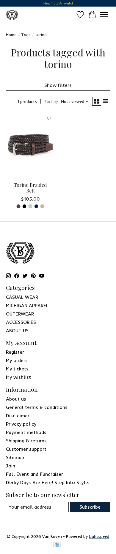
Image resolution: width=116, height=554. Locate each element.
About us (16, 399)
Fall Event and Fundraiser (34, 474)
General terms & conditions (37, 407)
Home (11, 34)
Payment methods (26, 432)
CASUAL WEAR (22, 297)
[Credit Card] (57, 545)
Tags (26, 34)
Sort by (51, 101)
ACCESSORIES (21, 322)
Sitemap (15, 457)
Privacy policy (21, 424)
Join (10, 466)
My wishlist (18, 377)
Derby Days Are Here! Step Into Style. (47, 482)
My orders (17, 360)
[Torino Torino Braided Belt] (30, 145)
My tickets (17, 369)
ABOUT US (17, 330)
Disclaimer (17, 415)
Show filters (58, 85)
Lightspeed (99, 536)
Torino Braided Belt (30, 188)
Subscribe (90, 507)
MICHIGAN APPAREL (27, 305)
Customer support (26, 449)
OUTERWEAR (20, 314)
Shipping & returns (26, 441)
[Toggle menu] (104, 15)
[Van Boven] (12, 14)
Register (15, 352)
